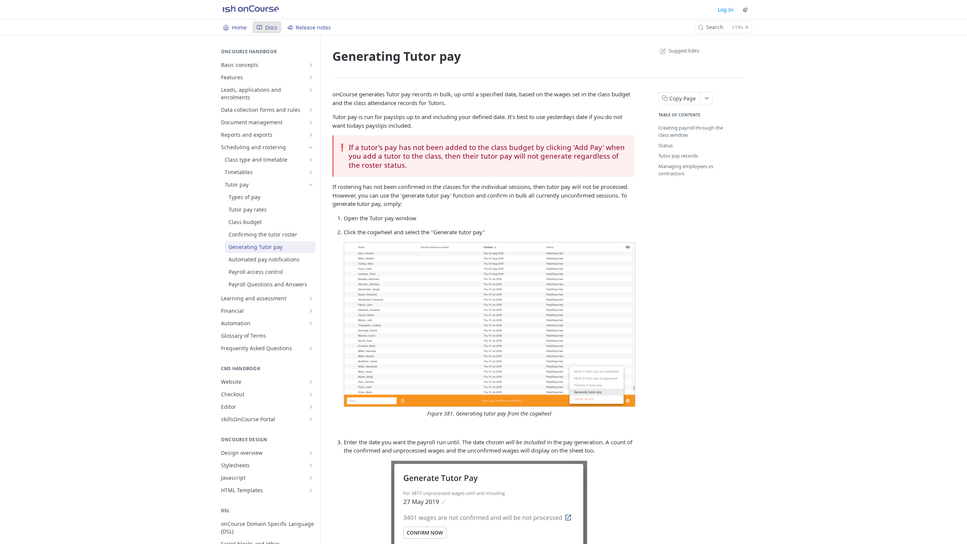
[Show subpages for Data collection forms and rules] (311, 110)
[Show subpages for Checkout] (311, 394)
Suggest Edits (684, 50)
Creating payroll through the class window (690, 131)
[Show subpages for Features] (311, 77)
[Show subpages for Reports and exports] (311, 135)
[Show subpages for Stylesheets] (311, 465)
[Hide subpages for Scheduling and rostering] (311, 147)
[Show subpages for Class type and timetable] (311, 160)
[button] (489, 324)
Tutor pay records (678, 155)
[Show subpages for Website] (311, 382)
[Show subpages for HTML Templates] (311, 490)
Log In (726, 9)
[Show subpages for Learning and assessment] (311, 298)
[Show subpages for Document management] (311, 122)
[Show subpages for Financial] (311, 311)
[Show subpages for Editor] (311, 407)
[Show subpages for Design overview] (311, 453)
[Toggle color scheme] (746, 9)
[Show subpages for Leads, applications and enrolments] (311, 90)
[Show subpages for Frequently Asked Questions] (311, 348)
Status (665, 145)
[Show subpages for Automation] (311, 323)
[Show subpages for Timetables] (311, 172)
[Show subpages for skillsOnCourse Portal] (311, 419)
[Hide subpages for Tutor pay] (311, 185)
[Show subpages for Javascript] (311, 478)
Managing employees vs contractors (685, 170)
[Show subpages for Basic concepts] (311, 65)
